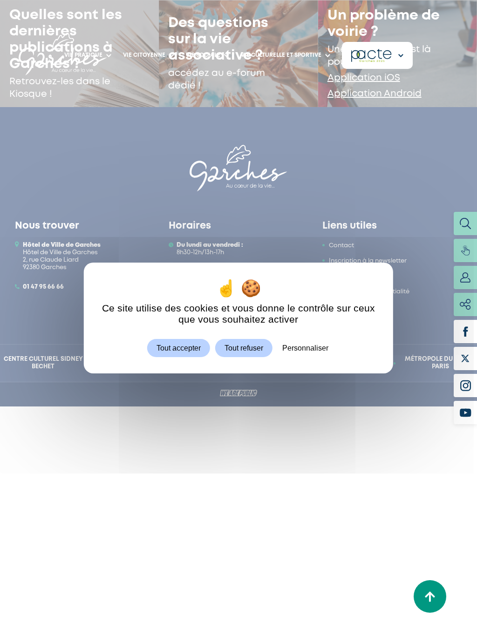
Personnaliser (305, 348)
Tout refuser (244, 348)
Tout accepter (179, 348)
